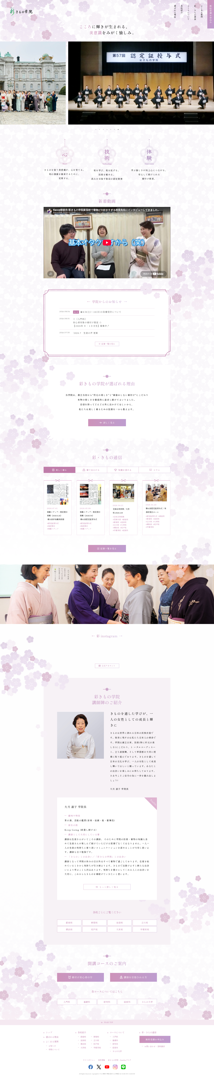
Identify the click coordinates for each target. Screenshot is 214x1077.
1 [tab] (96, 129)
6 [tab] (114, 129)
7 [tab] (118, 129)
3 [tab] (103, 129)
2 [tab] (99, 129)
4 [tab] (107, 129)
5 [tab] (110, 129)
